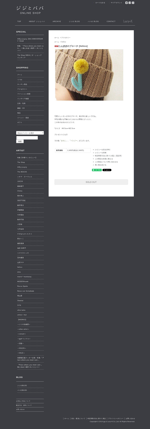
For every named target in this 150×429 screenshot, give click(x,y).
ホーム (56, 37)
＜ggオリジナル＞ (24, 339)
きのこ (63, 141)
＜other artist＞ (23, 329)
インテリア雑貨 (23, 99)
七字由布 (20, 229)
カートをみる (100, 3)
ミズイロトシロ (23, 253)
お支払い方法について (23, 401)
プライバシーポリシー (115, 418)
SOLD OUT (91, 181)
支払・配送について (78, 418)
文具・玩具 (21, 103)
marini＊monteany (24, 277)
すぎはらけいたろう (24, 234)
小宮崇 (19, 224)
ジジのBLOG (22, 385)
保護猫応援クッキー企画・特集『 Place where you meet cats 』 (30, 359)
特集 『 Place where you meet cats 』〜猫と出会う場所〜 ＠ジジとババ (30, 48)
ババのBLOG (22, 390)
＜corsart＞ (21, 334)
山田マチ (20, 262)
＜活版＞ (20, 343)
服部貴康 (20, 243)
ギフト (19, 122)
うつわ (19, 79)
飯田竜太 (20, 205)
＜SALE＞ (21, 353)
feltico (63, 42)
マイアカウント (116, 3)
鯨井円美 (20, 219)
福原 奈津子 (21, 248)
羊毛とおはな (22, 167)
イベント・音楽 (23, 118)
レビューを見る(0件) (102, 149)
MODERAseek (22, 281)
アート (19, 75)
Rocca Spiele (22, 286)
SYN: (19, 305)
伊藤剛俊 (20, 210)
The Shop (21, 162)
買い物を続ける (100, 165)
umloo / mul (22, 315)
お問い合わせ (20, 409)
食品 (19, 113)
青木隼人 (20, 196)
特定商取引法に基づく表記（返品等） (109, 156)
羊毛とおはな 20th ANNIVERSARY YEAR (30, 40)
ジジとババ (37, 21)
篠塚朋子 (20, 186)
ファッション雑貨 (23, 94)
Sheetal (20, 300)
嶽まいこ (20, 238)
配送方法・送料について (24, 405)
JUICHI (20, 181)
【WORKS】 (22, 320)
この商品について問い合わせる (106, 162)
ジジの (74, 21)
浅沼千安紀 (21, 200)
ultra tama (21, 310)
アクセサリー (66, 37)
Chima (19, 191)
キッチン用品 (22, 84)
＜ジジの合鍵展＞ (23, 324)
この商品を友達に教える (104, 159)
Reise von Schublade (25, 291)
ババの (93, 21)
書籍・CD (21, 108)
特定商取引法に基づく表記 (97, 418)
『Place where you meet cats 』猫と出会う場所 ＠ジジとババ (30, 366)
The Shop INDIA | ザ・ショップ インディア (29, 56)
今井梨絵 (20, 215)
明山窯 (19, 296)
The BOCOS (22, 172)
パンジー (74, 141)
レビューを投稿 (100, 153)
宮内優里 (20, 258)
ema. (19, 272)
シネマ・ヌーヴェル (24, 177)
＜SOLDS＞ (21, 348)
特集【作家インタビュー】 (27, 157)
